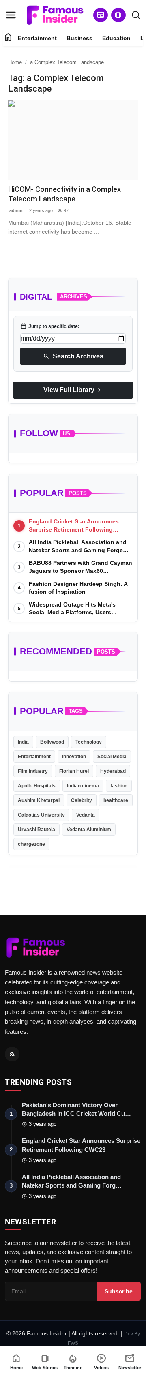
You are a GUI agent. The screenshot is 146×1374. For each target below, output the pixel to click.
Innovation (74, 756)
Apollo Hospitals (37, 786)
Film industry (33, 771)
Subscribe (119, 1291)
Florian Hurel (74, 771)
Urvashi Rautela (36, 829)
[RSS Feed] (12, 1054)
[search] (136, 15)
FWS (73, 1343)
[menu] (11, 15)
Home (15, 62)
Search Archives (73, 356)
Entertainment (37, 38)
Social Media (112, 756)
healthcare (115, 800)
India (23, 742)
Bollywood (52, 742)
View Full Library (73, 390)
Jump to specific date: (49, 326)
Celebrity (81, 800)
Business (79, 38)
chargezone (31, 844)
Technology (88, 742)
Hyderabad (113, 771)
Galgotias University (41, 815)
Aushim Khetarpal (39, 800)
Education (116, 38)
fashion (118, 786)
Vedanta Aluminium (89, 829)
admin (15, 210)
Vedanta (85, 815)
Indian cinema (83, 786)
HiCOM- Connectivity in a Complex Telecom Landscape (64, 194)
